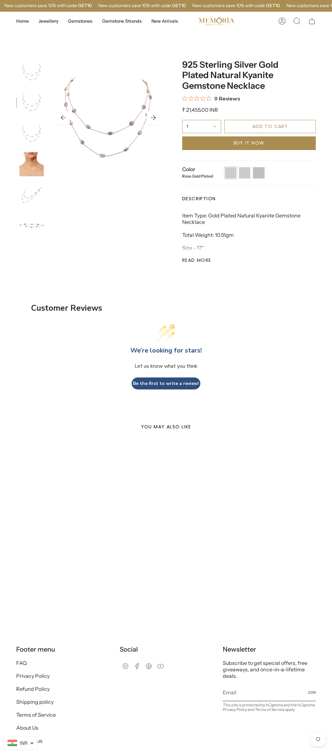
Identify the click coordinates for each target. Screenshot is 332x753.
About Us (27, 727)
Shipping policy (34, 702)
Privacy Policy (33, 676)
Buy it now (249, 143)
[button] (48, 21)
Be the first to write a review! (166, 383)
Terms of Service (36, 715)
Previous (63, 117)
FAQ (21, 663)
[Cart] (311, 21)
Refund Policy (33, 689)
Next (153, 117)
